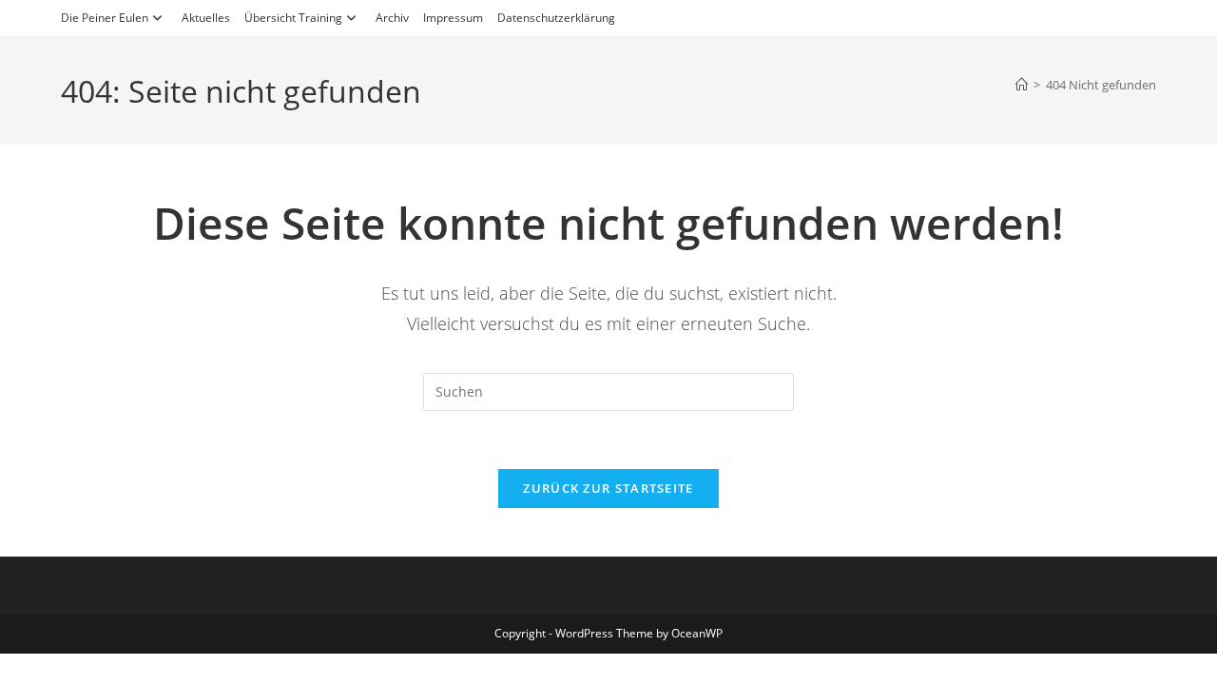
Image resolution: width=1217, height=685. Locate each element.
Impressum (453, 18)
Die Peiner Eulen (104, 18)
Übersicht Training (293, 18)
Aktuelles (206, 18)
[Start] (1021, 84)
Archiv (392, 18)
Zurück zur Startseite (608, 488)
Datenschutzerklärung (556, 18)
